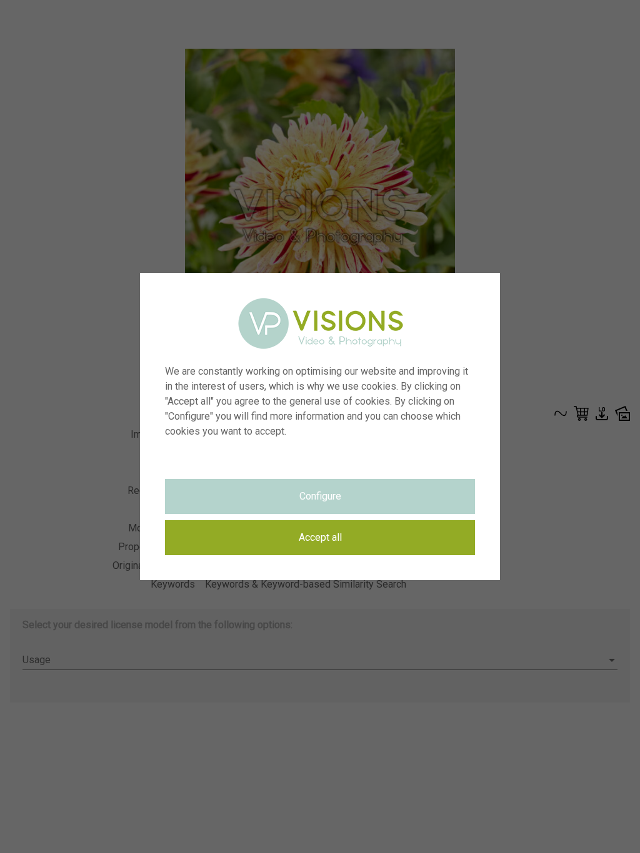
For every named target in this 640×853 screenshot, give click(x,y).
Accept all (320, 537)
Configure (320, 496)
